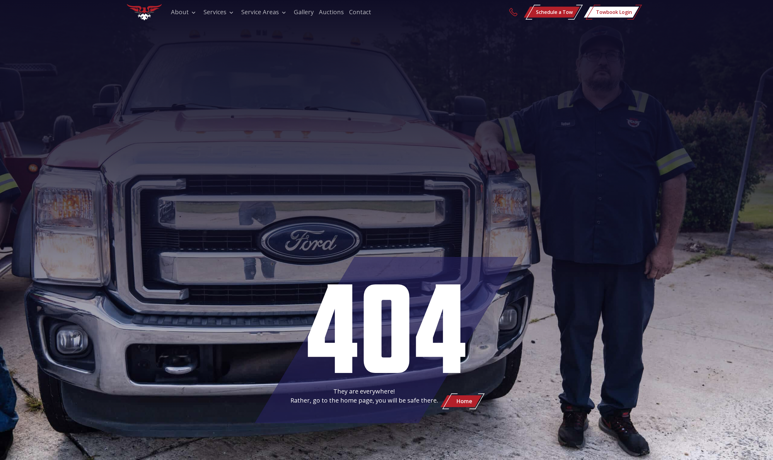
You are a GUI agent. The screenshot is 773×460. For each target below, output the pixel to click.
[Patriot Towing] (144, 12)
